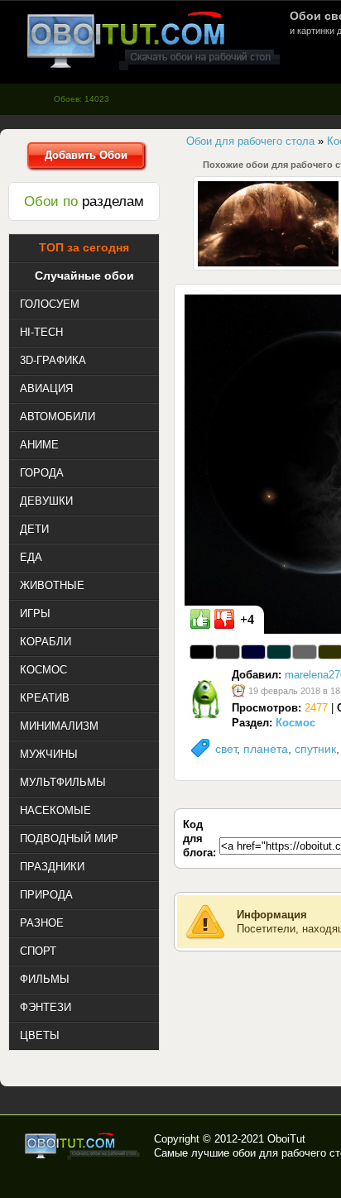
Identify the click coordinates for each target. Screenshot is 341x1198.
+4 (247, 619)
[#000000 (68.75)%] (202, 652)
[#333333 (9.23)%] (227, 652)
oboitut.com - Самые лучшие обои (83, 1146)
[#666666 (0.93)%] (304, 652)
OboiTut (286, 1139)
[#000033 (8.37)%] (253, 652)
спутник (315, 748)
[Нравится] (200, 619)
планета (265, 748)
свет (226, 748)
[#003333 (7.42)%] (279, 652)
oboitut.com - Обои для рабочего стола (153, 40)
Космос (295, 722)
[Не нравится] (224, 619)
